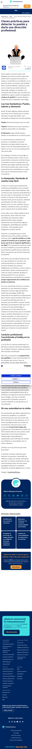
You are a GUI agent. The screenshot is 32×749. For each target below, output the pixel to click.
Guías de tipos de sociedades (21, 657)
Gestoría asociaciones (8, 669)
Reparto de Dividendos (22, 652)
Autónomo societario (22, 645)
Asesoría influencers (8, 673)
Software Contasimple (8, 683)
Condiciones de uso (16, 737)
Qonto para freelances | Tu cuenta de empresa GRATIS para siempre (23, 522)
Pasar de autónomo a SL (23, 650)
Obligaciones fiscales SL (23, 647)
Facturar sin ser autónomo (6, 651)
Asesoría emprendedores (9, 676)
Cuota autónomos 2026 (8, 654)
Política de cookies (16, 735)
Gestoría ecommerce (8, 671)
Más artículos (4, 12)
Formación (19, 678)
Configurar (15, 379)
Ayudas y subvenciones (8, 678)
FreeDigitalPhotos (14, 472)
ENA (3, 699)
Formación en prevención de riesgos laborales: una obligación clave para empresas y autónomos (8, 539)
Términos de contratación (16, 740)
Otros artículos (26, 13)
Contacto (4, 694)
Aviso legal (16, 733)
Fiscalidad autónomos (8, 659)
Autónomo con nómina (22, 654)
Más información (11, 632)
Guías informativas (21, 671)
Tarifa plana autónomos (8, 644)
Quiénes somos (6, 692)
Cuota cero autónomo (8, 657)
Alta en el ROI (6, 664)
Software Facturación (8, 681)
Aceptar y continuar (16, 375)
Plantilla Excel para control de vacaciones (7, 521)
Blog (16, 10)
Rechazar (16, 382)
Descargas (19, 676)
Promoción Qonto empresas (7, 686)
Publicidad (4, 697)
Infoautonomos (4, 16)
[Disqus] (16, 592)
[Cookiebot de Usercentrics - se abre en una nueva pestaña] (24, 366)
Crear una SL (20, 642)
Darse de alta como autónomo (7, 647)
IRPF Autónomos (7, 661)
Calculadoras (20, 673)
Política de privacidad (16, 730)
